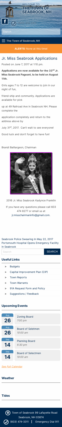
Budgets (15, 266)
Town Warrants (19, 282)
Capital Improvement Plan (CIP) (29, 272)
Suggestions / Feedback (24, 293)
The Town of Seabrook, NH (23, 40)
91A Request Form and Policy (27, 288)
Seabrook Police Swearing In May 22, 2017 (27, 239)
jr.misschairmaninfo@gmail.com (31, 215)
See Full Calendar (12, 366)
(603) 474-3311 (26, 23)
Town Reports (18, 277)
